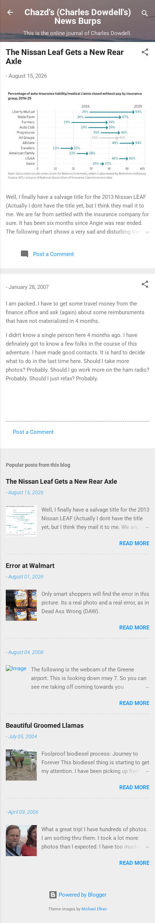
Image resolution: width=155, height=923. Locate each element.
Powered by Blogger (81, 895)
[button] (145, 53)
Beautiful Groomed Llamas (45, 725)
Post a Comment (33, 432)
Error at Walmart (30, 565)
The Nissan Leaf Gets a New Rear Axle (61, 481)
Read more (134, 543)
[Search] (145, 15)
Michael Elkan (94, 909)
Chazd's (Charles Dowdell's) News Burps (78, 16)
